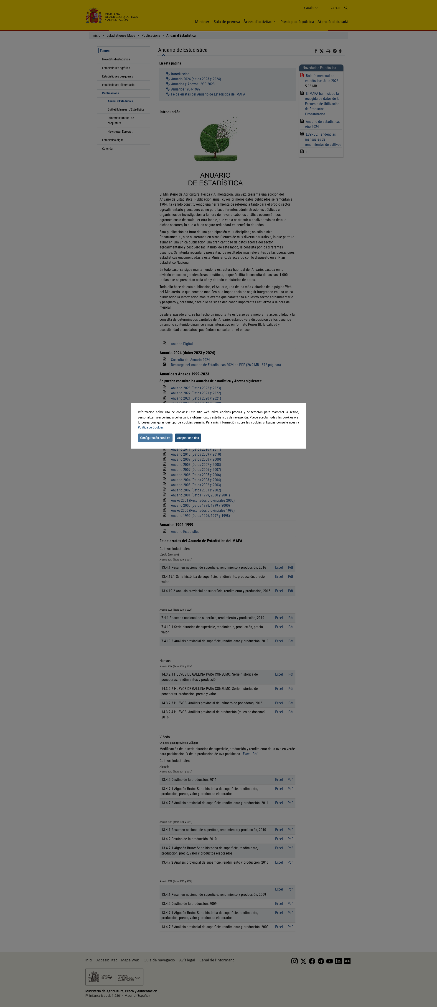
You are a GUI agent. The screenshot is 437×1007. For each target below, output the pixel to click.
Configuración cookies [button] (155, 438)
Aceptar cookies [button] (188, 438)
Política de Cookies (151, 427)
